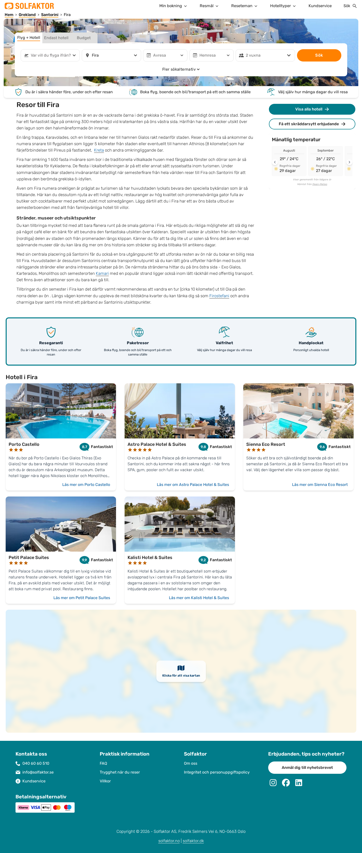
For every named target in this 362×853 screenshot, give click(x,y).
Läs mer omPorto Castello (86, 484)
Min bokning (170, 5)
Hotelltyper (280, 5)
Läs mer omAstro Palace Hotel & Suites (193, 484)
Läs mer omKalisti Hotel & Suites (199, 597)
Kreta (99, 150)
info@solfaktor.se (38, 772)
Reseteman (241, 5)
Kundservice (320, 5)
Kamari (102, 273)
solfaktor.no (169, 840)
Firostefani (219, 296)
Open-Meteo (320, 184)
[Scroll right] (349, 162)
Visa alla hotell (308, 109)
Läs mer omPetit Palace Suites (81, 597)
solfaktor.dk (193, 840)
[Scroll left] (275, 162)
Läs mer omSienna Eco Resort (320, 484)
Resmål (207, 5)
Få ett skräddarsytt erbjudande (309, 124)
